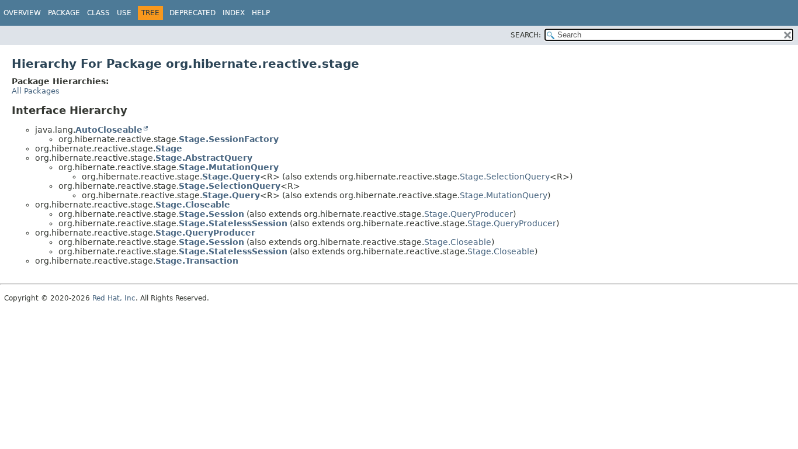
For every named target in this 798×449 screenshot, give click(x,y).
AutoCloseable (109, 129)
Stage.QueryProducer (468, 214)
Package (64, 13)
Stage (168, 148)
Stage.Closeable (192, 204)
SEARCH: (526, 35)
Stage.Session (211, 214)
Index (234, 13)
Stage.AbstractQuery (203, 158)
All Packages (36, 91)
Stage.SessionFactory (229, 139)
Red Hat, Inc (114, 298)
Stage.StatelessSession (233, 223)
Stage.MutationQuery (229, 167)
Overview (22, 13)
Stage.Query (231, 176)
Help (261, 13)
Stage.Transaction (196, 260)
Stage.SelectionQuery (505, 176)
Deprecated (192, 13)
